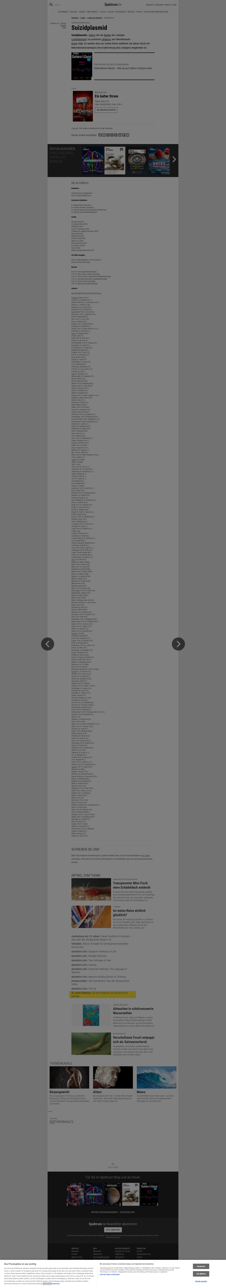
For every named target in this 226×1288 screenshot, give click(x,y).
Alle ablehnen (201, 1274)
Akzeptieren (201, 1266)
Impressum (56, 1284)
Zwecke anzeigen (201, 1281)
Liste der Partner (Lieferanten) (110, 1274)
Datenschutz (47, 1284)
